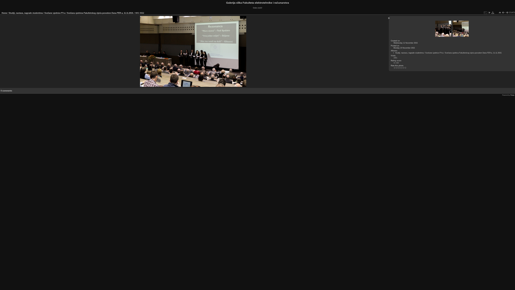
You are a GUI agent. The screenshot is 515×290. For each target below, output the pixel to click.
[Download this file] (493, 12)
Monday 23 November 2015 (404, 48)
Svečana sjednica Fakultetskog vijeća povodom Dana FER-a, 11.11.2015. (100, 13)
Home (4, 13)
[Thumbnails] (500, 12)
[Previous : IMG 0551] (503, 12)
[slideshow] (489, 12)
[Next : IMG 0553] (507, 12)
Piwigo (512, 95)
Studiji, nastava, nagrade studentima (26, 13)
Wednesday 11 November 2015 (405, 43)
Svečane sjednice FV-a (54, 13)
